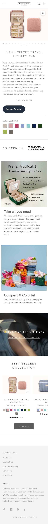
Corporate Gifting (10, 466)
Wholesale (7, 475)
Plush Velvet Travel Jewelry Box (16, 400)
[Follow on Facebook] (4, 509)
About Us (7, 457)
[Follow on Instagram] (11, 509)
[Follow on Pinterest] (18, 509)
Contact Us (8, 462)
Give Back (7, 471)
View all (24, 426)
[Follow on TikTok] (24, 509)
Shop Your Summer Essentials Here (24, 337)
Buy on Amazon (14, 109)
